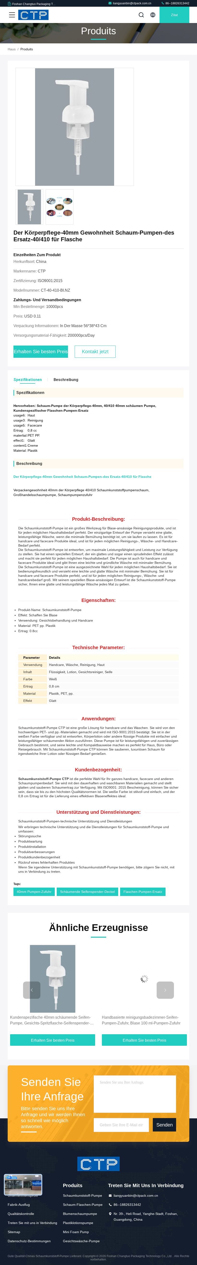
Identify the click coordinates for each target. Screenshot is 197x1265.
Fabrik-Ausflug (19, 1205)
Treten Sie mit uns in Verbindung (32, 1223)
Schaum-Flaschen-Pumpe (83, 1205)
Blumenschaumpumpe (80, 1214)
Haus (12, 49)
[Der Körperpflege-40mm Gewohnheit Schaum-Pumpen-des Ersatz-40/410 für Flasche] (75, 127)
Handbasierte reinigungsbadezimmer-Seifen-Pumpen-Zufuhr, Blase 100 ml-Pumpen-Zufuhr (141, 1020)
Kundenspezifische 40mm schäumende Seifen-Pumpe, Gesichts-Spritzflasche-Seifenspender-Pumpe (50, 1020)
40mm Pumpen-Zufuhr (34, 892)
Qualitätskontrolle (21, 1214)
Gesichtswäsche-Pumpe (81, 1241)
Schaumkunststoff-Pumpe (82, 1195)
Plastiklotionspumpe (78, 1223)
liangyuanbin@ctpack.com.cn (132, 3)
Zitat (174, 15)
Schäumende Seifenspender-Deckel (87, 892)
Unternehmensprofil (23, 1195)
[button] (31, 990)
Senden (164, 1124)
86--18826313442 (177, 3)
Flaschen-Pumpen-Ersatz (142, 892)
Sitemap (14, 1232)
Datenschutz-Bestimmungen (29, 1241)
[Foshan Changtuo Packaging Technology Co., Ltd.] (33, 15)
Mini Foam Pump (76, 1232)
